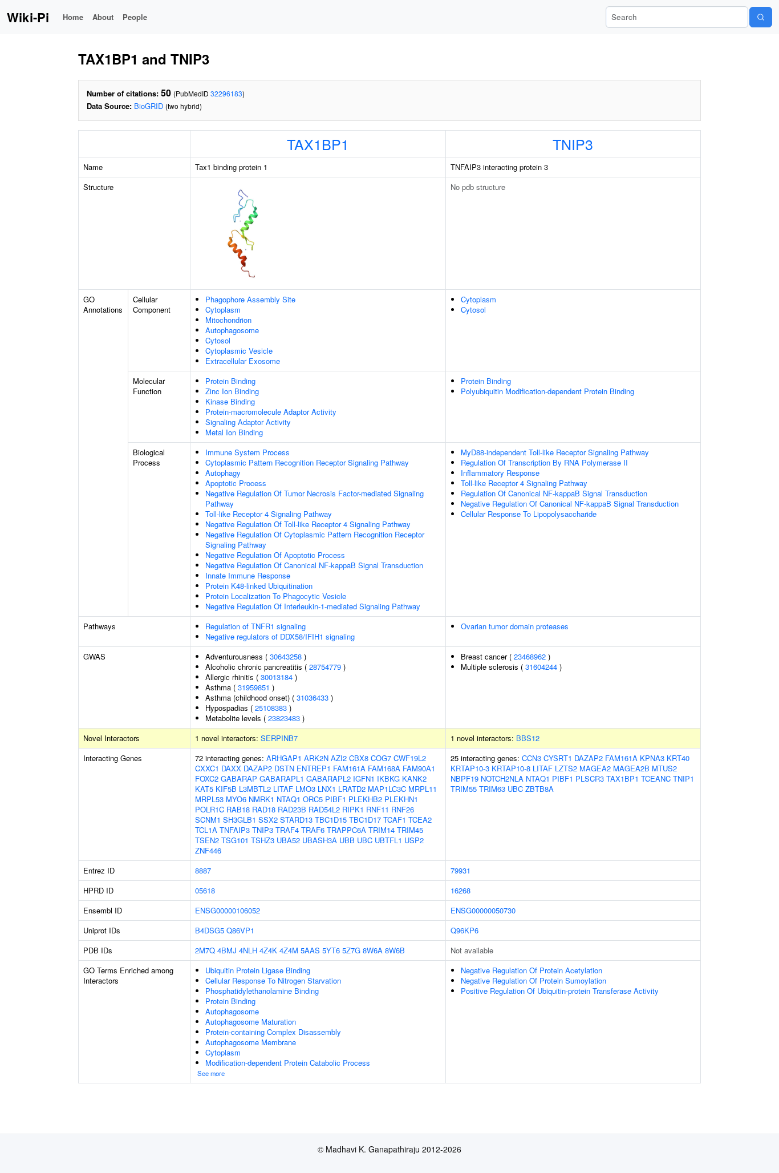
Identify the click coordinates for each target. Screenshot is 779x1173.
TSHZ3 (262, 840)
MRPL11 (422, 788)
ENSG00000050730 (483, 910)
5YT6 (331, 950)
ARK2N (316, 758)
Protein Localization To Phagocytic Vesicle (275, 595)
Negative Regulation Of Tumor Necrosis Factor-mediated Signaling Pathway (314, 498)
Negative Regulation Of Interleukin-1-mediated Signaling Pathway (312, 606)
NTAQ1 (289, 799)
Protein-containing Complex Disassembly (273, 1031)
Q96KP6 (464, 930)
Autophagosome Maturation (250, 1021)
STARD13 (296, 819)
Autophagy (223, 472)
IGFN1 (364, 778)
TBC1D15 (331, 819)
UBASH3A (319, 840)
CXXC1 (207, 768)
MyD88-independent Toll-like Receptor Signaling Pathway (555, 452)
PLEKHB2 (365, 799)
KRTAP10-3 (470, 768)
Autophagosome (232, 330)
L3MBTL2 (255, 788)
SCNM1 (208, 819)
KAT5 (204, 788)
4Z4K (268, 950)
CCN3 (531, 758)
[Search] (760, 17)
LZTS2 (566, 768)
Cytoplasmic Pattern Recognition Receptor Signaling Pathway (307, 462)
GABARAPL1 (281, 778)
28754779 (325, 666)
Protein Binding (230, 380)
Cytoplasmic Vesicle (239, 350)
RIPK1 (353, 809)
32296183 (226, 93)
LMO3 (305, 788)
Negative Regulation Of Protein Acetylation (531, 970)
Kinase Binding (230, 401)
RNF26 (402, 809)
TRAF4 (287, 829)
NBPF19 (464, 778)
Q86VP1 (240, 930)
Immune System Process (247, 452)
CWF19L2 (409, 758)
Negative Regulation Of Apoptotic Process (275, 554)
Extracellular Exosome (242, 360)
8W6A (373, 950)
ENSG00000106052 (227, 910)
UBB (347, 840)
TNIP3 (573, 144)
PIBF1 (335, 799)
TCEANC (656, 778)
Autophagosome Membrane (250, 1042)
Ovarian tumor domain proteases (515, 626)
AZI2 (339, 758)
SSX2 (268, 819)
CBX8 (358, 758)
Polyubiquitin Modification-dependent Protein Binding (547, 391)
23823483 (284, 718)
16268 (460, 890)
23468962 (530, 656)
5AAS (310, 950)
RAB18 (238, 809)
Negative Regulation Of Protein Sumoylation (533, 980)
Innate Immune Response (247, 575)
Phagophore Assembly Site (250, 299)
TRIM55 (464, 788)
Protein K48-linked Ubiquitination (259, 585)
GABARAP (239, 778)
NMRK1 (261, 799)
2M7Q (205, 950)
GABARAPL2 (328, 778)
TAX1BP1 (318, 144)
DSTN (284, 768)
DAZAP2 (258, 768)
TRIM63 (492, 788)
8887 (203, 870)
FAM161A (349, 768)
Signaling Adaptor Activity (248, 421)
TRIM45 (410, 829)
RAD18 (263, 809)
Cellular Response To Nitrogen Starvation (273, 980)
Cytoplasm (223, 309)
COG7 (381, 758)
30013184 (277, 677)
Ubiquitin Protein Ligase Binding (257, 970)
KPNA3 (652, 758)
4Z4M (288, 950)
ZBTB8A (539, 788)
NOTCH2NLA (502, 778)
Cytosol (217, 340)
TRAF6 (312, 829)
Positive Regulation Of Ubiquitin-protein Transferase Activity (560, 990)
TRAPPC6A (346, 829)
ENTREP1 (314, 768)
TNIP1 (683, 778)
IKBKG (388, 778)
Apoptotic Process (235, 483)
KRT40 (678, 758)
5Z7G (351, 950)
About (102, 16)
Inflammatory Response (500, 472)
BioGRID (148, 105)
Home (73, 16)
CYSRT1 (557, 758)
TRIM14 (381, 829)
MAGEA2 (595, 768)
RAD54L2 (324, 809)
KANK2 (414, 778)
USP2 (414, 840)
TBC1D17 (365, 819)
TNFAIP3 (235, 829)
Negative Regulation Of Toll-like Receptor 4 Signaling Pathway (308, 524)
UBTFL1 (388, 840)
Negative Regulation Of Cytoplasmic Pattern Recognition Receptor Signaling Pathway (314, 539)
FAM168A (384, 768)
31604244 (541, 666)
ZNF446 (208, 850)
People (135, 16)
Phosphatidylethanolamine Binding (262, 990)
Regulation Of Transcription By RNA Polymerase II (544, 462)
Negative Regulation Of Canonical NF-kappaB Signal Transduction (314, 565)
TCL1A (206, 829)
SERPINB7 (279, 738)
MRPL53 (209, 799)
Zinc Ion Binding (232, 391)
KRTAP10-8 (511, 768)
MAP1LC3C (387, 788)
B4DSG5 (209, 930)
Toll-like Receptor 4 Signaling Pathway (268, 513)
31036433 (312, 697)
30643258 (286, 656)
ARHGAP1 (284, 758)
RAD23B (292, 809)
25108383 (271, 707)
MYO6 (236, 799)
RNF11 (377, 809)
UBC (364, 840)
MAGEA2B (631, 768)
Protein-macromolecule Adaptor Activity (270, 411)
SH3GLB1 (239, 819)
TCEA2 (420, 819)
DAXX (231, 768)
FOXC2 (206, 778)
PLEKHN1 (401, 799)
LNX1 (327, 788)
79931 (460, 870)
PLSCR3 (589, 778)
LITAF (283, 788)
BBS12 (527, 738)
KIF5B (226, 788)
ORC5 (313, 799)
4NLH (248, 950)
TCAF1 (394, 819)
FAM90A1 (419, 768)
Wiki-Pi (28, 17)
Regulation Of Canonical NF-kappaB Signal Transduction (554, 493)
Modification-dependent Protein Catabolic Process (287, 1062)
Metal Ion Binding (234, 432)
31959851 (254, 687)
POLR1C (209, 809)
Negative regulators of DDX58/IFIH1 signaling (280, 636)
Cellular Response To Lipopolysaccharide (529, 513)
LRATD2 (352, 788)
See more (211, 1073)
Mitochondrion (228, 319)
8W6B (395, 950)
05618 (205, 890)
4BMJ (227, 950)
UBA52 (288, 840)
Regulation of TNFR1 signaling (255, 626)
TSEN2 (207, 840)
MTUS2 (664, 768)
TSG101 (235, 840)
